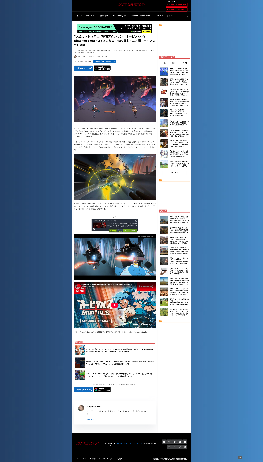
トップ (79, 16)
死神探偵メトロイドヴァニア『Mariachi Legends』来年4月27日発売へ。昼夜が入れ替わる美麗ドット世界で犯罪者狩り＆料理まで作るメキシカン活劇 (179, 251)
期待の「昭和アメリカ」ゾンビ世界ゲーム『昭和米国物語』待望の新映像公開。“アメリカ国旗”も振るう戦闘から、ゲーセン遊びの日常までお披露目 (179, 292)
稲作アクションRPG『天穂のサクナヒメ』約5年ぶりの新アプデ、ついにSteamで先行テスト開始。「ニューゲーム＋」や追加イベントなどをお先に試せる (179, 165)
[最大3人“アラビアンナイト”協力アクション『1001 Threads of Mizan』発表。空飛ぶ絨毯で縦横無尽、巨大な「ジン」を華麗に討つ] (164, 240)
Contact (85, 459)
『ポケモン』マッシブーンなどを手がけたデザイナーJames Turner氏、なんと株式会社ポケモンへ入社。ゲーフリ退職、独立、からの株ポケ (179, 93)
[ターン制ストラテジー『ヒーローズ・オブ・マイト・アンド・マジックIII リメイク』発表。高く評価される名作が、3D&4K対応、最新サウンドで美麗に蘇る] (164, 312)
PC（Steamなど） (120, 16)
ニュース (104, 56)
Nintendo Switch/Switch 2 (141, 16)
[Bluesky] (169, 441)
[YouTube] (164, 441)
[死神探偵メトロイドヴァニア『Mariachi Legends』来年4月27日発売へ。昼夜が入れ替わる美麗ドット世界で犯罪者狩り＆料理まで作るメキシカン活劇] (164, 250)
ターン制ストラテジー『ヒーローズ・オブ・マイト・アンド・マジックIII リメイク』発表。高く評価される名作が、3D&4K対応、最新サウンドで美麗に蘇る (179, 313)
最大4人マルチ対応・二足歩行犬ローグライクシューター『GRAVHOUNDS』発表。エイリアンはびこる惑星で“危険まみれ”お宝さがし (179, 302)
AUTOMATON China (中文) (177, 9)
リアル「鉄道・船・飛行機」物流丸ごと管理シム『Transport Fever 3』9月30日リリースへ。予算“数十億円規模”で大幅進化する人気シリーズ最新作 (179, 220)
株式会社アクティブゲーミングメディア (130, 443)
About (78, 459)
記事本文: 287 (90, 419)
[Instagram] (174, 441)
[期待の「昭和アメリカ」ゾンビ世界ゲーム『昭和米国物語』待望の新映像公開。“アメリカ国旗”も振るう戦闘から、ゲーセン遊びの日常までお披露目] (164, 292)
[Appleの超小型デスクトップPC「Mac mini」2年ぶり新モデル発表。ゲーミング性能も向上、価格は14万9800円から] (164, 271)
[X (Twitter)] (179, 441)
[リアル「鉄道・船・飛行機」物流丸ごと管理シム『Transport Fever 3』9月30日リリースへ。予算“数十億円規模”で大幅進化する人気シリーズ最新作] (164, 220)
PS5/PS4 (159, 16)
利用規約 (120, 459)
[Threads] (184, 441)
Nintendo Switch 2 (108, 61)
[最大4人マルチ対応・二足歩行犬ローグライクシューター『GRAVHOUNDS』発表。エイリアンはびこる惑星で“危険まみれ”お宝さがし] (164, 302)
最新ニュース (91, 16)
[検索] (186, 16)
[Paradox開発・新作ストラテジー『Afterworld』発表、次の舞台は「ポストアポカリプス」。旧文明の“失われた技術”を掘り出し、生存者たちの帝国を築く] (164, 230)
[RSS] (184, 447)
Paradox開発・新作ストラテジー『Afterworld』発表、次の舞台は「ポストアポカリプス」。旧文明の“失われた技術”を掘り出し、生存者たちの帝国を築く (179, 230)
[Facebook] (174, 447)
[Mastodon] (169, 447)
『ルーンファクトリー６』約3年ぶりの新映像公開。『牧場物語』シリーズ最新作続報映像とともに (179, 123)
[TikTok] (179, 447)
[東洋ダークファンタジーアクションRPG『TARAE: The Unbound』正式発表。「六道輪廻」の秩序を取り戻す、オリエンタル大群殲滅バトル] (164, 261)
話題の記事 (104, 16)
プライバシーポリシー (109, 459)
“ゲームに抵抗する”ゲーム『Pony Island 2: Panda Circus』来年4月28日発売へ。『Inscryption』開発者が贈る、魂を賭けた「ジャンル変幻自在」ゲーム (179, 282)
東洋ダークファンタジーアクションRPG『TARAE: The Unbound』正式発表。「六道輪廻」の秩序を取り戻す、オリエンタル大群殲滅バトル (179, 261)
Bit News (97, 61)
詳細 (168, 16)
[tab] (164, 63)
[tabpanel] (174, 120)
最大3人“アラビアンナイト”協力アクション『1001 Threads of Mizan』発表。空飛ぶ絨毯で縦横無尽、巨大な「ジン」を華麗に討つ (179, 241)
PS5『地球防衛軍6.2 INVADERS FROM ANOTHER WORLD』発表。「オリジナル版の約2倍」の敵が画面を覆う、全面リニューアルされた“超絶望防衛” (179, 134)
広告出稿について (95, 459)
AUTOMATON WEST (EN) (176, 4)
